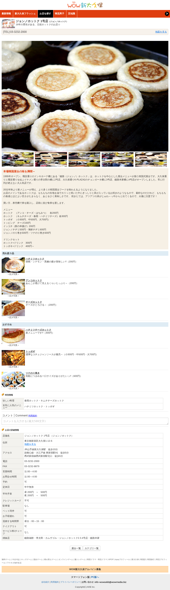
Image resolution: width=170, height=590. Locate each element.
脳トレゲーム (80, 559)
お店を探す (45, 13)
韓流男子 (59, 13)
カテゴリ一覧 (92, 548)
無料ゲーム (6, 559)
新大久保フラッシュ (25, 13)
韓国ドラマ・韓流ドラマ (97, 559)
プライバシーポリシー (70, 582)
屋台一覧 (76, 548)
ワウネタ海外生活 (14, 563)
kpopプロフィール (122, 559)
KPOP (111, 559)
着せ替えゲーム (50, 559)
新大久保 (135, 559)
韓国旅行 (151, 559)
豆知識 (71, 13)
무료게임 (16, 559)
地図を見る (161, 31)
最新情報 (6, 13)
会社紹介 (45, 582)
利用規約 (55, 582)
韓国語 (143, 559)
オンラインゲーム (65, 559)
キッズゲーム (26, 559)
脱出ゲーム (38, 559)
